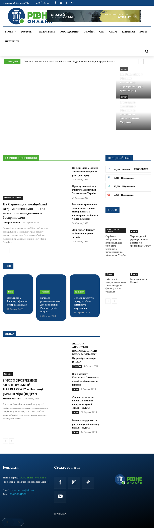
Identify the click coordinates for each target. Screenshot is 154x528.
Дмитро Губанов (11, 222)
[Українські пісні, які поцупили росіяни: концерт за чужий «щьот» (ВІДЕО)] (61, 405)
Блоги (134, 231)
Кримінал (79, 292)
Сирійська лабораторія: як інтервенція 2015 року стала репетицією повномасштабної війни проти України (115, 246)
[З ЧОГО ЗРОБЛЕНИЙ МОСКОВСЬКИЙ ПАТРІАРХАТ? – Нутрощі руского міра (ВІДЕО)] (26, 359)
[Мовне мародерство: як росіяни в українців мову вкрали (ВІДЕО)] (61, 426)
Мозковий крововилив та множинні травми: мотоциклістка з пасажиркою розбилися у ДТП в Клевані (85, 211)
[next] (147, 61)
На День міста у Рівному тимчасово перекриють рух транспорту (85, 172)
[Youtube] (72, 3)
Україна (45, 292)
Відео (75, 389)
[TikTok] (66, 3)
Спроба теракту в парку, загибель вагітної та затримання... (84, 303)
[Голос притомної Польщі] (140, 268)
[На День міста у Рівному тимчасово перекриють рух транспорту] (133, 83)
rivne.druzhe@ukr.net (22, 490)
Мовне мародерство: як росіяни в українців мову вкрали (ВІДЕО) (85, 424)
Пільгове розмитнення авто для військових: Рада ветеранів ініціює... (50, 304)
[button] (146, 51)
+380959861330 (17, 494)
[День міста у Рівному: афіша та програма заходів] (61, 234)
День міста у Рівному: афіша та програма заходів (83, 233)
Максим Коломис (11, 398)
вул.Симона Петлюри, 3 (33, 477)
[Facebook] (55, 3)
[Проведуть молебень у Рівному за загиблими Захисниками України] (133, 115)
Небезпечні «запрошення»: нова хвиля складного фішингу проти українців (115, 285)
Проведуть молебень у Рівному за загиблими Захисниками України (84, 190)
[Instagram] (61, 3)
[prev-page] (5, 250)
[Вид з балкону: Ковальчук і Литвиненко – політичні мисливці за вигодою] (61, 382)
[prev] (141, 61)
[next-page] (11, 250)
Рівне (124, 69)
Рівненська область (13, 198)
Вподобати (141, 169)
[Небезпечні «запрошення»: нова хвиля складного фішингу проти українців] (116, 268)
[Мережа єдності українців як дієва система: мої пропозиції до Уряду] (140, 226)
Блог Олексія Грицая (113, 230)
